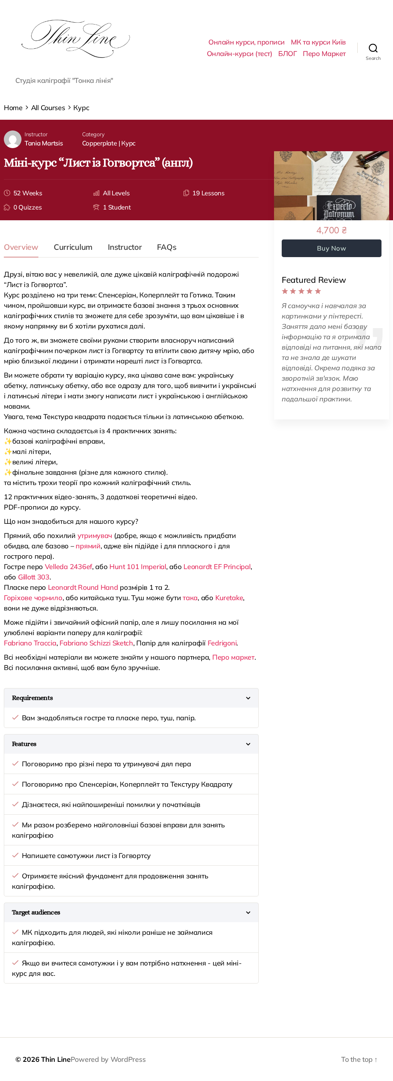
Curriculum (73, 247)
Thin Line (56, 1059)
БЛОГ (287, 54)
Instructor (36, 134)
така (190, 597)
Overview (21, 247)
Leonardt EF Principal (216, 566)
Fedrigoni (222, 643)
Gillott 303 (34, 577)
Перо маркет (233, 657)
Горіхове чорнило (33, 597)
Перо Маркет (324, 54)
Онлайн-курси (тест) (239, 54)
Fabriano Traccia (30, 643)
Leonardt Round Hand (83, 587)
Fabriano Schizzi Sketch (96, 643)
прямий (88, 545)
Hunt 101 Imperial (137, 566)
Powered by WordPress (108, 1059)
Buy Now (332, 248)
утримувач (95, 535)
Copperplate (99, 143)
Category (93, 134)
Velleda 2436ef (68, 566)
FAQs (166, 247)
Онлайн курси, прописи (246, 42)
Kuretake (229, 597)
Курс (128, 143)
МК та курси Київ (318, 42)
